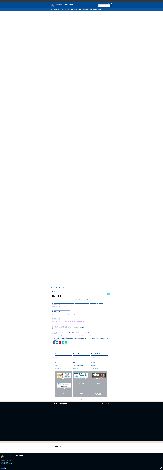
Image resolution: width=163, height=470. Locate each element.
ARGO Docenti (93, 357)
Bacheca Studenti (76, 368)
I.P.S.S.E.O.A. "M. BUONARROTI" (65, 5)
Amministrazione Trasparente (78, 357)
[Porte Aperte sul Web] (3, 468)
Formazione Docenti (94, 368)
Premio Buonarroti (85, 9)
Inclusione (57, 360)
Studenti (75, 9)
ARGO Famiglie (93, 360)
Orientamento (57, 362)
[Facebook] (108, 3)
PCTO (56, 365)
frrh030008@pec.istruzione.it (38, 0)
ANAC (74, 362)
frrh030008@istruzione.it (30, 0)
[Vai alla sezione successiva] (81, 347)
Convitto (66, 9)
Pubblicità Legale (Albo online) (78, 360)
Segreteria (79, 9)
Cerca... (99, 5)
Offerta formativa (61, 9)
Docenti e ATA (70, 9)
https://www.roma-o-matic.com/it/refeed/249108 (61, 310)
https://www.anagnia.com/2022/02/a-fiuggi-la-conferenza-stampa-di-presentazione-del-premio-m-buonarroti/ (71, 337)
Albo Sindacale (93, 365)
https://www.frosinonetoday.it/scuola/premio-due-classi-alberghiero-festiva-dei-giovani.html (68, 323)
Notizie (95, 9)
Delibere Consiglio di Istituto (78, 365)
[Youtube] (111, 3)
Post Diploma (91, 9)
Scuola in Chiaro (93, 362)
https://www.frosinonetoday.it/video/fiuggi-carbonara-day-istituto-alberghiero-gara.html (68, 327)
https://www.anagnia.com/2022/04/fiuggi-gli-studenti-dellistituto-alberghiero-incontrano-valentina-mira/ (71, 332)
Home (52, 9)
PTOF (56, 357)
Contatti (99, 9)
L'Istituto (55, 9)
